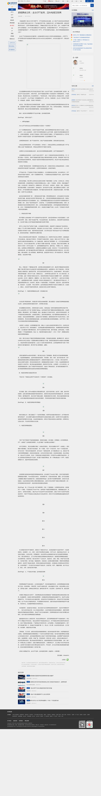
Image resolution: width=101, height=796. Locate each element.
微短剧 (12, 20)
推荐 (12, 9)
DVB (12, 17)
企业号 (58, 1)
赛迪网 (81, 714)
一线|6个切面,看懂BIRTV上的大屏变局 (40, 694)
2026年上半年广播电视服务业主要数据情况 (82, 35)
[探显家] (73, 100)
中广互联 (77, 714)
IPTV (12, 12)
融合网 (24, 716)
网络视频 (12, 23)
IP (12, 31)
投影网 (84, 714)
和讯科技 (69, 714)
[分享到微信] (68, 660)
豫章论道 (51, 1)
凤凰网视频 (20, 716)
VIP (12, 7)
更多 (93, 10)
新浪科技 (31, 714)
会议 (76, 1)
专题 (81, 1)
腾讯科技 (27, 714)
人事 (72, 1)
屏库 (62, 716)
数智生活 (12, 39)
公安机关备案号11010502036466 (37, 726)
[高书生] (73, 89)
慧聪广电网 (58, 714)
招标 (67, 1)
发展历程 (15, 720)
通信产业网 (64, 714)
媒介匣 (33, 716)
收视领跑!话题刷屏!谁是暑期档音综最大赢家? (42, 676)
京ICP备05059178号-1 (11, 726)
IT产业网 (55, 716)
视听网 (41, 716)
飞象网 (73, 714)
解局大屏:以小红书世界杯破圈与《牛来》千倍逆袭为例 (44, 700)
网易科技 (53, 714)
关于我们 (9, 720)
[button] (81, 26)
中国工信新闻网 (15, 714)
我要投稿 (12, 49)
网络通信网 (14, 716)
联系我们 (12, 46)
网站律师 (27, 720)
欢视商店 (49, 714)
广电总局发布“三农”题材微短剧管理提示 (81, 37)
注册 (91, 1)
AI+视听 (12, 25)
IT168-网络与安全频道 (38, 714)
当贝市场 (37, 716)
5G (12, 28)
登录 (88, 1)
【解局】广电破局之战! (81, 94)
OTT (12, 15)
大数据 (12, 36)
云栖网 (88, 714)
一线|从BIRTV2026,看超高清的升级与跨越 (41, 688)
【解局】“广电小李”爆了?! (81, 111)
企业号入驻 (12, 42)
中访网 (59, 716)
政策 (63, 1)
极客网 (51, 716)
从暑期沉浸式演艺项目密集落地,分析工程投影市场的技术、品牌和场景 (48, 682)
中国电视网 (29, 716)
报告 (45, 1)
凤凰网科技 (22, 714)
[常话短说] (74, 94)
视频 (12, 33)
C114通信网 (46, 716)
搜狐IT (45, 714)
